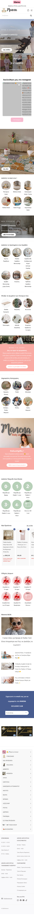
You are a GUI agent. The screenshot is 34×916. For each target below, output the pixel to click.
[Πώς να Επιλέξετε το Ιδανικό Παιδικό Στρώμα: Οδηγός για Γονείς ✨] (7, 680)
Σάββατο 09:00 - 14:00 (6, 877)
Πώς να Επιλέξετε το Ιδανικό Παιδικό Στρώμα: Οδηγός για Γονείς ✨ (22, 680)
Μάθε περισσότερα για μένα (17, 465)
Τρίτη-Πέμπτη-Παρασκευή (23, 852)
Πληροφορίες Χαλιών (22, 882)
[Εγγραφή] (26, 713)
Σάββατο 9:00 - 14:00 (22, 860)
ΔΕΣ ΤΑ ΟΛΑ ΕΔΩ (8, 235)
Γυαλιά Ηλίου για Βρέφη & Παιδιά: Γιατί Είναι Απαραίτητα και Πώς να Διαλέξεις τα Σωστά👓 (17, 641)
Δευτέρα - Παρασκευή (6, 870)
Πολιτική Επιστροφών (22, 879)
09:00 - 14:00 (20, 848)
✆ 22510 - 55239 (5, 846)
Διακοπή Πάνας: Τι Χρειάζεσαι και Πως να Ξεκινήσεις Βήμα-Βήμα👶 (23, 655)
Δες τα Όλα (30, 525)
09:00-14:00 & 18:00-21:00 (23, 856)
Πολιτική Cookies (21, 886)
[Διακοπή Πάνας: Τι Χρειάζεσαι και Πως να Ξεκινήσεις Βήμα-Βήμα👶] (7, 655)
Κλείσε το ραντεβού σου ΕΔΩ (17, 367)
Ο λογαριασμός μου (21, 890)
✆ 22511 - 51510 (5, 842)
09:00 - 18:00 (4, 873)
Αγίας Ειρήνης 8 (5, 850)
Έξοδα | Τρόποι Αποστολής (23, 867)
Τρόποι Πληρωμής (21, 871)
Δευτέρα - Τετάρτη (21, 845)
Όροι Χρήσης (20, 875)
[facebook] (18, 900)
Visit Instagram (17, 119)
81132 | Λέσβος (5, 854)
